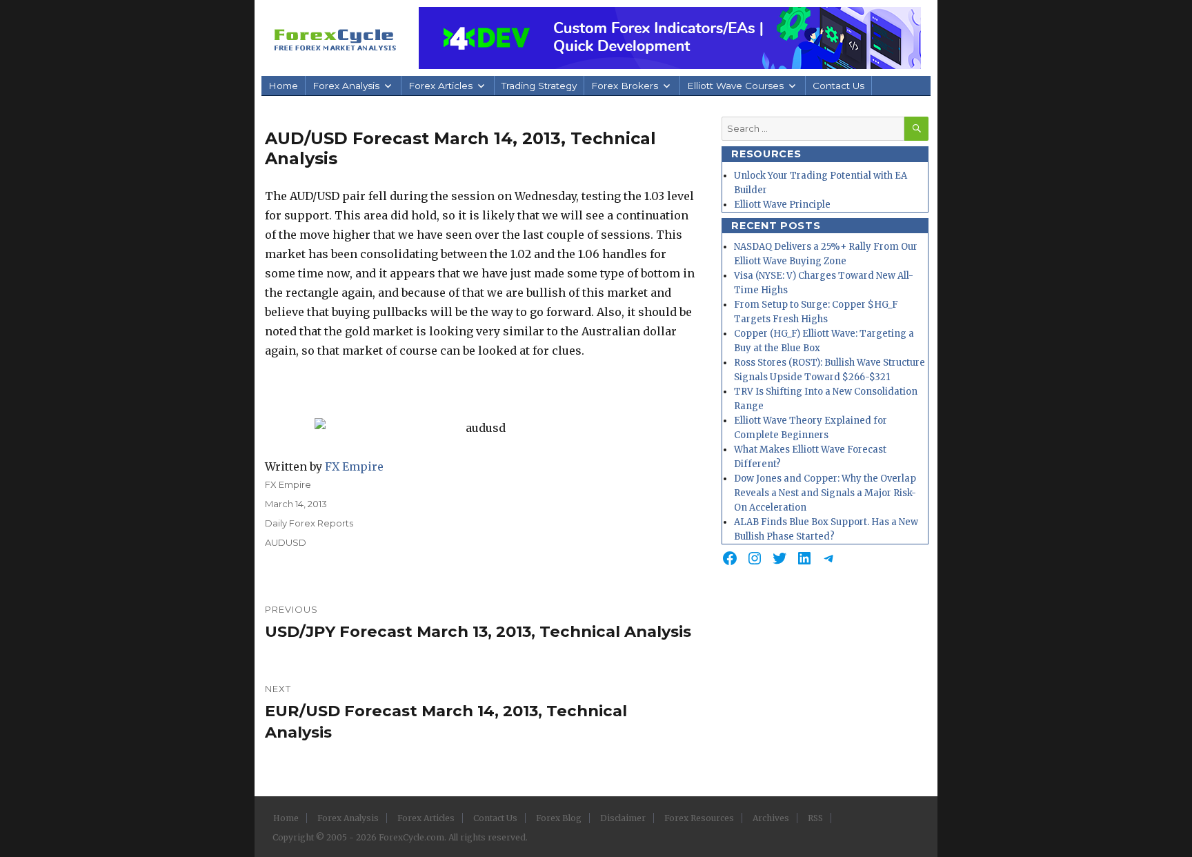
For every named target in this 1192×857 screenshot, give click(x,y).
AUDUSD (285, 542)
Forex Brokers (624, 85)
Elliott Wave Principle (782, 204)
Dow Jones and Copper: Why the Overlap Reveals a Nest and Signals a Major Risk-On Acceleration (825, 493)
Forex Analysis (345, 85)
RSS (815, 818)
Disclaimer (623, 818)
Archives (771, 818)
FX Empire (354, 466)
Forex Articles (440, 85)
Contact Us (838, 85)
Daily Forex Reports (309, 523)
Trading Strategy (539, 85)
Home (283, 85)
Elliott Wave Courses (735, 85)
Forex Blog (559, 818)
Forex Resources (699, 818)
